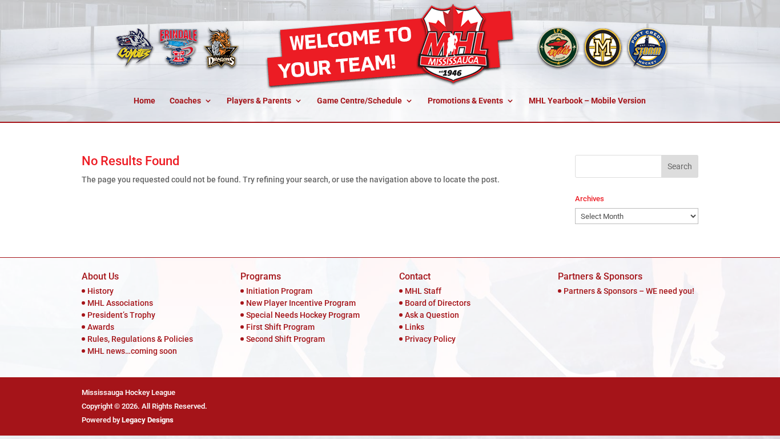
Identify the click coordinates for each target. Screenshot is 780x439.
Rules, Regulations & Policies (140, 339)
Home (144, 101)
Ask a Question (432, 315)
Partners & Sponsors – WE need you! (629, 291)
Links (414, 327)
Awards (100, 327)
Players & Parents (259, 101)
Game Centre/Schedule (359, 101)
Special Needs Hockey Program (303, 315)
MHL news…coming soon (132, 351)
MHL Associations (120, 303)
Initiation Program (279, 291)
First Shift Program (280, 327)
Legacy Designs (148, 420)
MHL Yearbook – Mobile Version (587, 101)
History (100, 291)
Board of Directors (438, 303)
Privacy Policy (430, 339)
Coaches (185, 101)
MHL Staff (423, 291)
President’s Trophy (121, 315)
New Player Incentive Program (301, 303)
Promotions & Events (465, 101)
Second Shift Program (285, 339)
